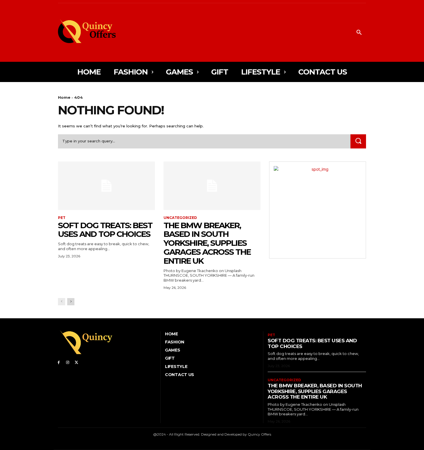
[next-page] (70, 301)
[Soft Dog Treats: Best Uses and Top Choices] (106, 185)
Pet (61, 218)
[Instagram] (68, 362)
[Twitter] (77, 362)
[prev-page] (61, 301)
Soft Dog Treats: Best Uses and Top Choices (105, 229)
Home (64, 97)
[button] (359, 33)
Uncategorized (180, 218)
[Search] (358, 141)
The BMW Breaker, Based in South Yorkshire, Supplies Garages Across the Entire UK (207, 243)
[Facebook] (59, 362)
